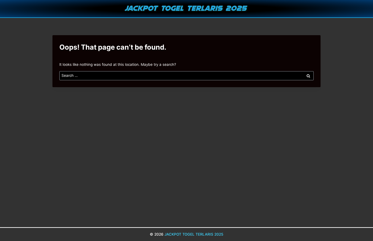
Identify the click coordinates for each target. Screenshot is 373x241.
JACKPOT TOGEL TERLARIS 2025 (193, 234)
